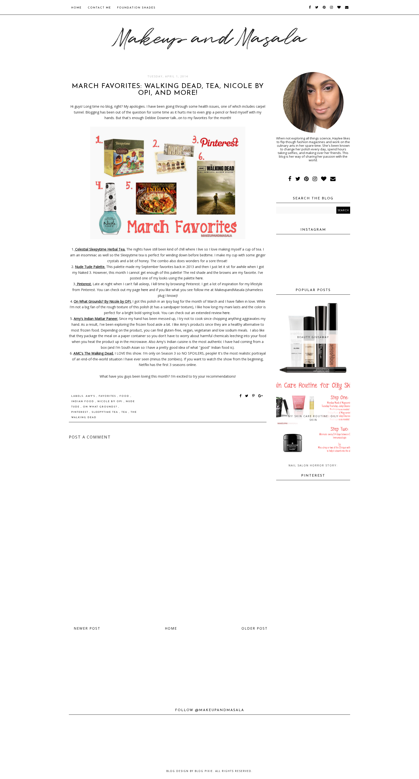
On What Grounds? (100, 407)
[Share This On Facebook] (241, 396)
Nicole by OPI (110, 401)
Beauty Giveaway (313, 337)
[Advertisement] (167, 584)
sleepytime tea (105, 412)
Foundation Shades (136, 8)
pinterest (80, 412)
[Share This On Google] (261, 396)
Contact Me (99, 8)
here (199, 278)
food (125, 396)
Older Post (255, 628)
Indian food (83, 401)
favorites (108, 396)
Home (76, 8)
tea (125, 412)
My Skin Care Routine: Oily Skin (313, 418)
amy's (91, 396)
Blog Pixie (204, 771)
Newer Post (87, 628)
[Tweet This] (247, 396)
